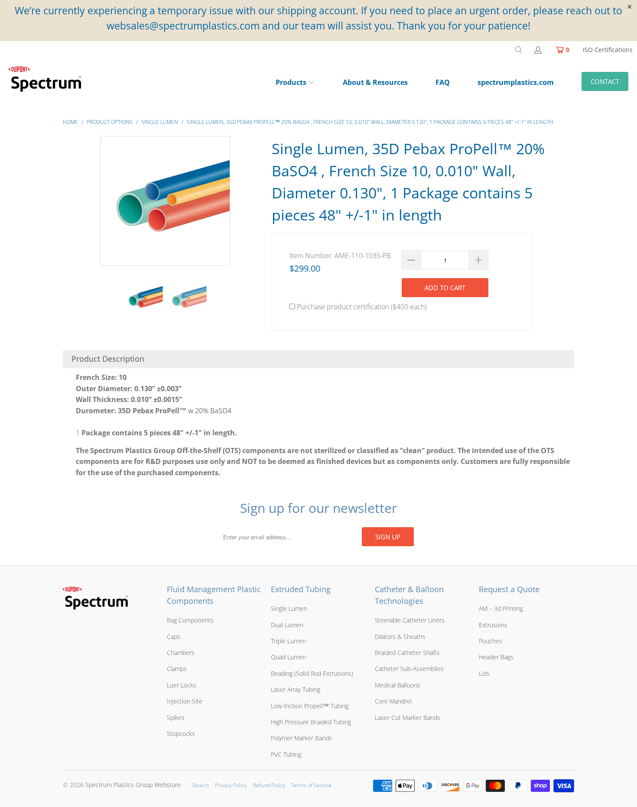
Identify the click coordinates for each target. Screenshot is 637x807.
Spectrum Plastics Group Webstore (133, 785)
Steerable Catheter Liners (410, 620)
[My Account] (537, 49)
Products (291, 82)
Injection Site (184, 701)
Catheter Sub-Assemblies (409, 668)
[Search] (518, 49)
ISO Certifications (608, 49)
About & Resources (375, 82)
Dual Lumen (287, 625)
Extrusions (493, 625)
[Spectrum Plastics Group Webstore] (48, 83)
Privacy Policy (231, 785)
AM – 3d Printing (501, 608)
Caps (173, 636)
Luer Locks (181, 685)
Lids (484, 673)
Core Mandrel (393, 701)
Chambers (181, 652)
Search (200, 785)
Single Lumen (289, 608)
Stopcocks (181, 733)
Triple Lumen (288, 641)
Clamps (177, 668)
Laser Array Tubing (295, 689)
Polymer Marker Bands (301, 738)
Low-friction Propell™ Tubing (309, 706)
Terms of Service (311, 785)
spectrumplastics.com (516, 82)
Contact (605, 81)
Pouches (490, 641)
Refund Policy (269, 785)
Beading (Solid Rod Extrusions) (312, 673)
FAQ (443, 82)
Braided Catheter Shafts (407, 652)
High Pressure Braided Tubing (311, 722)
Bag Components (190, 620)
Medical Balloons (397, 685)
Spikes (176, 717)
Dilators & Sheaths (400, 636)
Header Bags (496, 657)
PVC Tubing (286, 754)
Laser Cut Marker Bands (407, 717)
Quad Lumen (288, 657)
